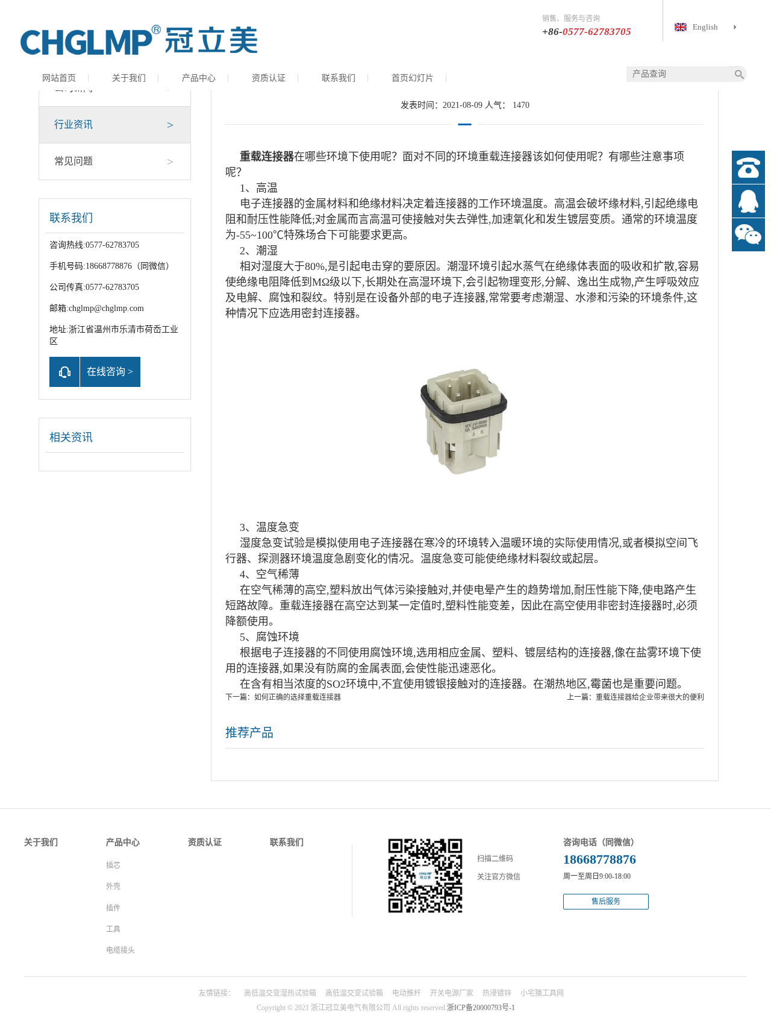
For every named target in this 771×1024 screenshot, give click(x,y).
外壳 (113, 886)
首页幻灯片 (413, 78)
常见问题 (113, 161)
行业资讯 (113, 124)
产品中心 (199, 78)
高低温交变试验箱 (354, 993)
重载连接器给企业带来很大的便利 (650, 697)
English (705, 26)
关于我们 (129, 78)
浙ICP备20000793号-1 (481, 1008)
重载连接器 (267, 157)
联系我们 (338, 78)
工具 (113, 929)
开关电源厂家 (451, 993)
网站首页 (59, 78)
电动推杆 (406, 993)
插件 (113, 908)
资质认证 (269, 78)
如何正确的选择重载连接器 (297, 697)
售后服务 (606, 901)
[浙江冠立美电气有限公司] (138, 39)
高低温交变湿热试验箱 (280, 993)
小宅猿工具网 (542, 993)
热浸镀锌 (496, 993)
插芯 (113, 865)
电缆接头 (120, 950)
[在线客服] (748, 201)
